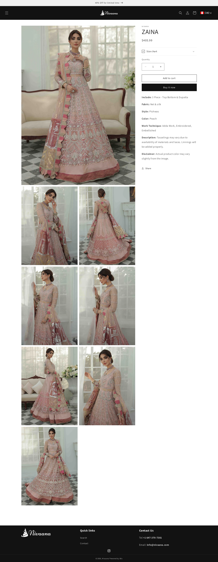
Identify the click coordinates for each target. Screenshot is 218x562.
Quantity (146, 59)
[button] (6, 12)
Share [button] (148, 168)
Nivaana (105, 558)
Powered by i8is (116, 558)
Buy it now (169, 87)
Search (83, 537)
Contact (84, 543)
